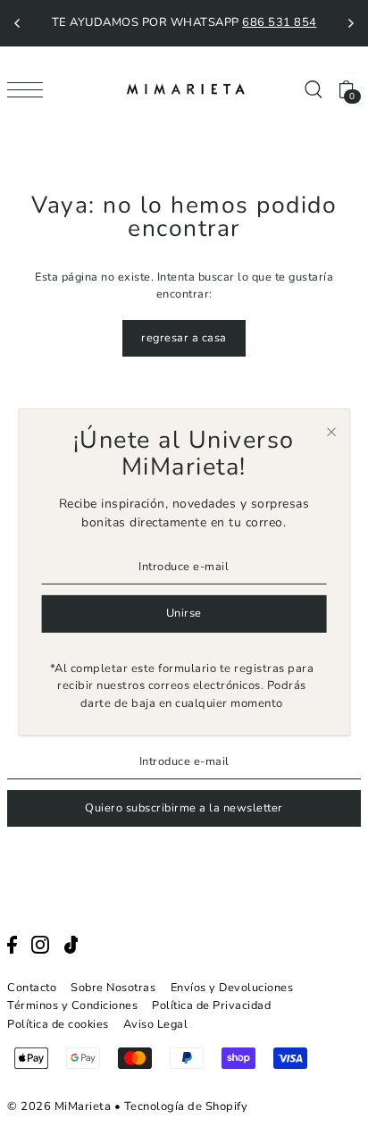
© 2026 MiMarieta (59, 1106)
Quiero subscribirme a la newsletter (184, 808)
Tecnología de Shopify (186, 1106)
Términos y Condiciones (72, 1005)
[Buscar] (313, 89)
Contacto (31, 988)
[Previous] (17, 23)
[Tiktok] (71, 945)
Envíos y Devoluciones (232, 988)
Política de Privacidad (211, 1005)
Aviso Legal (155, 1024)
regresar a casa (184, 338)
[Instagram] (40, 945)
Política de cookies (58, 1024)
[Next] (350, 23)
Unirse (184, 613)
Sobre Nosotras (113, 988)
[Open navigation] (29, 89)
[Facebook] (12, 945)
